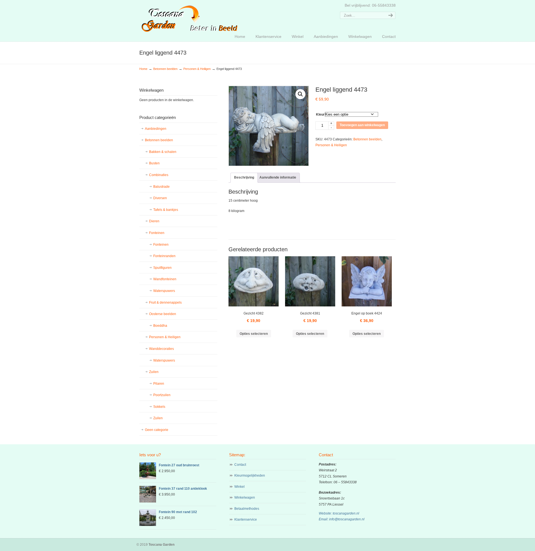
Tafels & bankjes (165, 210)
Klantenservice (245, 519)
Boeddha (160, 326)
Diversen (160, 198)
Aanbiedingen (155, 129)
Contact (240, 465)
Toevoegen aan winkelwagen (362, 125)
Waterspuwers (164, 291)
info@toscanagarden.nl (346, 519)
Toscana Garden (189, 17)
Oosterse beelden (162, 314)
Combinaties (158, 175)
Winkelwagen (244, 497)
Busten (154, 163)
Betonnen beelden (165, 68)
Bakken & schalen (162, 152)
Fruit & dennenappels (165, 302)
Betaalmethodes (246, 509)
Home (143, 68)
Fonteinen (156, 233)
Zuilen (154, 372)
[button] (300, 94)
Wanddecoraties (161, 349)
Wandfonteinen (164, 279)
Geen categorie (156, 430)
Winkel (239, 487)
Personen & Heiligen (197, 68)
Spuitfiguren (162, 268)
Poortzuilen (162, 395)
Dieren (154, 221)
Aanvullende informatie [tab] (277, 177)
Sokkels (159, 407)
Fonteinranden (164, 256)
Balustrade (161, 187)
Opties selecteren (254, 334)
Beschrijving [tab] (244, 177)
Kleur (320, 114)
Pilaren (158, 384)
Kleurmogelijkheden (249, 475)
